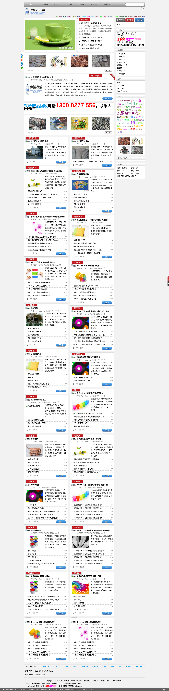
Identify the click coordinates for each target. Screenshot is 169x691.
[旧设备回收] (29, 141)
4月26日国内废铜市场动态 (90, 48)
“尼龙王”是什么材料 (81, 609)
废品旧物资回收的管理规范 (84, 377)
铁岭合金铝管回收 (34, 341)
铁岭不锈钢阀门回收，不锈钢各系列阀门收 (43, 511)
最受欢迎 (130, 20)
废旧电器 (94, 4)
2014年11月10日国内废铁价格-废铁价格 (88, 518)
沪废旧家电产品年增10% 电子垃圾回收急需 (43, 609)
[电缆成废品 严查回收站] (101, 129)
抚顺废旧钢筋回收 (34, 201)
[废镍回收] (28, 400)
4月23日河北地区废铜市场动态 (39, 295)
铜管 (135, 17)
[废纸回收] (74, 174)
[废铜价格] (74, 531)
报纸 (88, 17)
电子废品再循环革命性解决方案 (89, 576)
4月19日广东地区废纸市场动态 (85, 289)
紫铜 (140, 120)
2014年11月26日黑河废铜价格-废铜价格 (88, 557)
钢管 (131, 126)
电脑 (131, 120)
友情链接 (129, 666)
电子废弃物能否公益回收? (41, 576)
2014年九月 (121, 74)
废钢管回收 (123, 17)
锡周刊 (30, 377)
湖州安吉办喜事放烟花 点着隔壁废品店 (88, 338)
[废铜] (79, 67)
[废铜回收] (28, 262)
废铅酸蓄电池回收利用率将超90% (40, 243)
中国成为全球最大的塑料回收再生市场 (88, 253)
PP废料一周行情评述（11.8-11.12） (87, 246)
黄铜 (119, 132)
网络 (123, 123)
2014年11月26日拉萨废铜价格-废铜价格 (88, 564)
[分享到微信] (22, 68)
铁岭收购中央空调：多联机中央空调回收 (88, 161)
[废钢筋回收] (29, 171)
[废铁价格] (74, 485)
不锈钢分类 (32, 505)
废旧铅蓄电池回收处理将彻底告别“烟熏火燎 (48, 217)
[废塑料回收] (75, 220)
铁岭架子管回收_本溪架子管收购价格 (41, 564)
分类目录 (139, 20)
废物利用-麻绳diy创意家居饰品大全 (86, 462)
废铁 (64, 17)
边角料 (127, 123)
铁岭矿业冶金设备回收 (39, 141)
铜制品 (125, 129)
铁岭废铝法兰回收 (34, 338)
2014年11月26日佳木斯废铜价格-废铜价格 (89, 551)
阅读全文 (108, 98)
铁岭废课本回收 (83, 174)
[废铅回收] (28, 217)
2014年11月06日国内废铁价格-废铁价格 (88, 511)
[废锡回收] (28, 354)
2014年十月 (121, 71)
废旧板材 (139, 104)
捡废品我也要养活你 (81, 426)
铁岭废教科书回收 (80, 194)
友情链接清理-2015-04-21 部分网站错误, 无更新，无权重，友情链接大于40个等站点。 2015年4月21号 (49, 690)
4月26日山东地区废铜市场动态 (91, 41)
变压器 (135, 101)
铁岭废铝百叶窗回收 (35, 332)
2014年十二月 (122, 65)
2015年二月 (121, 59)
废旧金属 (44, 4)
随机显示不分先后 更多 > (44, 671)
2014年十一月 (122, 68)
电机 (143, 17)
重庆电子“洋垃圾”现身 (36, 606)
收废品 (69, 17)
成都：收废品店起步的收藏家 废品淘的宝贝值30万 (50, 171)
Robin (120, 681)
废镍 (101, 17)
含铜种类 (34, 439)
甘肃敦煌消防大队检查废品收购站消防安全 (89, 341)
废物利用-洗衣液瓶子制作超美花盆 (86, 459)
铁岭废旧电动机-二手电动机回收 (39, 198)
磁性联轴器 (29, 675)
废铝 (140, 114)
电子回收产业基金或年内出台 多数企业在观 (43, 600)
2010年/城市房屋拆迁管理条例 (88, 357)
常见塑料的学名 (79, 240)
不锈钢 (83, 17)
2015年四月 (121, 54)
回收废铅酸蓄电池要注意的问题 (39, 250)
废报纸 (104, 666)
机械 (56, 17)
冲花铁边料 (127, 101)
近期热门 (120, 20)
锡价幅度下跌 (33, 381)
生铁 (105, 17)
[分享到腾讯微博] (22, 63)
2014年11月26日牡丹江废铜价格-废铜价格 (93, 530)
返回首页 (33, 666)
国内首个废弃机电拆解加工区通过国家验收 (43, 596)
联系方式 (107, 4)
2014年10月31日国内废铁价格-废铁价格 (92, 485)
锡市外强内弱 (36, 354)
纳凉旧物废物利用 (80, 466)
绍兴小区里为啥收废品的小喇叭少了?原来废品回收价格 (98, 311)
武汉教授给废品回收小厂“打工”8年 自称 (88, 413)
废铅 (139, 110)
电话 (139, 17)
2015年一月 (121, 62)
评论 (120, 88)
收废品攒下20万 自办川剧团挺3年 (86, 420)
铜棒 (133, 129)
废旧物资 (81, 4)
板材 (96, 17)
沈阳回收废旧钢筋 (34, 204)
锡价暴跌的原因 (33, 374)
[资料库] (27, 308)
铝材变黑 (34, 308)
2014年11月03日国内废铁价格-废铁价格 (88, 505)
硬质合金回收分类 (80, 596)
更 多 (61, 162)
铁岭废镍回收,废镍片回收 (37, 423)
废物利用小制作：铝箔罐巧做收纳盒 (87, 472)
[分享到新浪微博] (22, 60)
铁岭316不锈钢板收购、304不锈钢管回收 (43, 518)
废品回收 (128, 104)
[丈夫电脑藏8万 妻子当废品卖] (58, 129)
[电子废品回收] (30, 576)
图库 (120, 666)
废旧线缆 (95, 666)
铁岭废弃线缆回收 (34, 466)
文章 (120, 85)
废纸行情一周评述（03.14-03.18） (86, 286)
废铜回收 (111, 17)
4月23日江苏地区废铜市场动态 (39, 292)
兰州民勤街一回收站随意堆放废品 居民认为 (89, 332)
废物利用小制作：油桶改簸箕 (84, 469)
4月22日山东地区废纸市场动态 (85, 299)
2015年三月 (121, 57)
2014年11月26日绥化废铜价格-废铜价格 (88, 560)
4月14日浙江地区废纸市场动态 (85, 292)
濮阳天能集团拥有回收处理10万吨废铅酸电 (43, 240)
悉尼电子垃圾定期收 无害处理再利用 (41, 603)
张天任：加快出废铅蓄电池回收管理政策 (42, 237)
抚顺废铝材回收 (33, 328)
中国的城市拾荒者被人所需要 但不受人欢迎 (89, 335)
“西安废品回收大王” (81, 423)
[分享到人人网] (22, 65)
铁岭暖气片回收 (83, 141)
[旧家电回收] (75, 141)
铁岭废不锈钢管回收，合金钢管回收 (41, 515)
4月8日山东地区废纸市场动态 (88, 266)
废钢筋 (138, 107)
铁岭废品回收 (36, 106)
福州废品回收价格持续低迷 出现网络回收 (89, 344)
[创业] (73, 393)
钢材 (60, 17)
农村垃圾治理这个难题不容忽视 (89, 439)
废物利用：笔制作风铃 (36, 191)
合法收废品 (95, 76)
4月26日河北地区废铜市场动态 (91, 37)
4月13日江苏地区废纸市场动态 (85, 295)
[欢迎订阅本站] (163, 689)
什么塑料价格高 (79, 606)
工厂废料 (68, 4)
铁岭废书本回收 (79, 207)
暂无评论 (54, 80)
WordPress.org (122, 91)
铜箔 (137, 129)
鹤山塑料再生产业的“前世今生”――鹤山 (88, 250)
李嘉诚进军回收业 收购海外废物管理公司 (89, 417)
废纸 (128, 107)
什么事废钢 (35, 485)
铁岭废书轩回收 (79, 204)
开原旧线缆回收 (33, 469)
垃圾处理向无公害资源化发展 (90, 23)
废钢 (78, 17)
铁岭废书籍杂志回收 (81, 201)
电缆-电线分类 (33, 459)
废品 (92, 17)
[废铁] (37, 67)
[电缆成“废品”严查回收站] (37, 129)
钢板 (124, 126)
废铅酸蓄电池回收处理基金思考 (39, 246)
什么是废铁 (32, 554)
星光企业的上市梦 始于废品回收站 (90, 393)
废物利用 (121, 107)
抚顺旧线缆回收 (33, 472)
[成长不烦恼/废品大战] (79, 129)
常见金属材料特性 (34, 560)
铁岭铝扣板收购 (33, 335)
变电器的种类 (79, 603)
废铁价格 (134, 110)
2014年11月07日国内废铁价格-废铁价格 (88, 515)
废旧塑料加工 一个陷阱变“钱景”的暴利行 (93, 220)
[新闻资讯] (74, 311)
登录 (142, 8)
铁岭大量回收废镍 (34, 426)
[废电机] (101, 67)
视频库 (112, 666)
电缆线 (130, 17)
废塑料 (56, 4)
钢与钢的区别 (36, 530)
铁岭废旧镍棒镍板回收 (36, 420)
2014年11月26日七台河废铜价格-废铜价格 (89, 554)
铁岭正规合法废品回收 (82, 381)
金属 (116, 17)
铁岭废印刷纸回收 (80, 198)
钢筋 (128, 126)
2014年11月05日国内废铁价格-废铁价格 (88, 508)
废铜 (74, 17)
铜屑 (129, 129)
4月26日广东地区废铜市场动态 (91, 45)
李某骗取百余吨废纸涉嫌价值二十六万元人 (43, 194)
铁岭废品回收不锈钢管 (36, 508)
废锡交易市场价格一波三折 (38, 387)
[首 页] (31, 4)
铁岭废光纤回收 (33, 462)
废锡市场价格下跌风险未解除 (38, 384)
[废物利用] (74, 439)
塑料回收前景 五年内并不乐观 (85, 243)
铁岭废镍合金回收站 (38, 400)
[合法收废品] (29, 77)
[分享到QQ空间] (22, 57)
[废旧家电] (58, 67)
